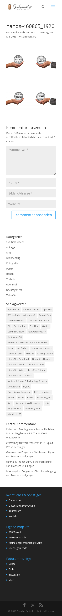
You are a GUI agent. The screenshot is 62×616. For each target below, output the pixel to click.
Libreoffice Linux (36, 364)
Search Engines (44, 397)
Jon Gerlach (22, 348)
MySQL (26, 386)
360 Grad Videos (15, 242)
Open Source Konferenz (19, 392)
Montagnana (14, 386)
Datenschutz (16, 500)
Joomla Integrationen (42, 348)
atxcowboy (12, 442)
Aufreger (11, 247)
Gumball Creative (16, 331)
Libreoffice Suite (15, 370)
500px (12, 564)
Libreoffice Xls (14, 375)
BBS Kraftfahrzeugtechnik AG (21, 315)
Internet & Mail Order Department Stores (27, 342)
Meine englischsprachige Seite (25, 542)
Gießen (45, 326)
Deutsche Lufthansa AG (39, 320)
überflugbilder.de (18, 548)
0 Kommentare (27, 36)
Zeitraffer (11, 295)
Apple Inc (47, 309)
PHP (36, 392)
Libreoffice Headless (42, 359)
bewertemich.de (17, 537)
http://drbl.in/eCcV (37, 331)
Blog (8, 252)
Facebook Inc (20, 326)
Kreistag (30, 353)
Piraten (11, 397)
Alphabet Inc (14, 309)
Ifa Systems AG (15, 337)
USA (47, 403)
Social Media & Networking (29, 403)
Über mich (12, 284)
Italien (10, 348)
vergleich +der (15, 408)
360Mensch (15, 532)
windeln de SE (14, 414)
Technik (10, 279)
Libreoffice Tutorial (36, 370)
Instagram (14, 574)
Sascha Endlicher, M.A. (23, 32)
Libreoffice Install (16, 364)
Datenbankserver (16, 320)
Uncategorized (14, 289)
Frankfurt (34, 326)
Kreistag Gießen (45, 353)
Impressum (15, 510)
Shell (10, 403)
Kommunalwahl (15, 353)
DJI (9, 326)
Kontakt (13, 516)
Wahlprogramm (32, 408)
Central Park (45, 315)
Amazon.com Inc (31, 309)
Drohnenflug (13, 258)
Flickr (11, 569)
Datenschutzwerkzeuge (22, 505)
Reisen (10, 273)
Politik (9, 268)
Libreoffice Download (18, 359)
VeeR (11, 580)
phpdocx (46, 392)
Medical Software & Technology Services (27, 381)
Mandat (28, 375)
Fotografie (12, 263)
